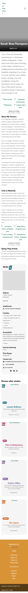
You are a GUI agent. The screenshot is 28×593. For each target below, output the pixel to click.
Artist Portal (13, 555)
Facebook (14, 571)
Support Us (14, 557)
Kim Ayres (14, 522)
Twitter (14, 576)
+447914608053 (9, 364)
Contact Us (14, 560)
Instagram (14, 573)
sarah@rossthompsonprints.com (15, 361)
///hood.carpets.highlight (13, 308)
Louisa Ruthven (14, 407)
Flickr (13, 578)
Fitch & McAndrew (14, 445)
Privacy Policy (14, 562)
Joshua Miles (14, 483)
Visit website (9, 367)
